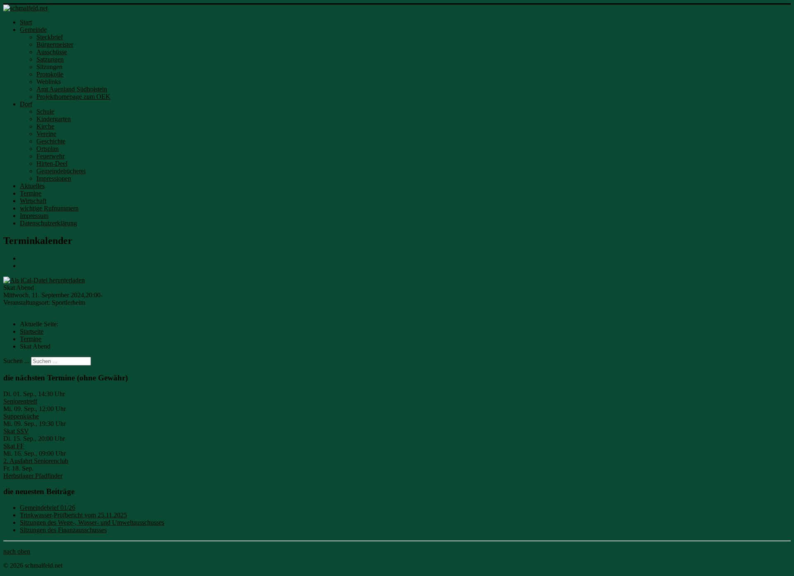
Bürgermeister (54, 44)
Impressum (34, 215)
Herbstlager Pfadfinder (32, 475)
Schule (45, 111)
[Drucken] (23, 258)
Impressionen (53, 178)
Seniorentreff (20, 401)
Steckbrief (49, 37)
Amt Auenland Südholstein (71, 89)
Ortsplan (47, 148)
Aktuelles (32, 185)
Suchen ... (16, 360)
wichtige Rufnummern (49, 208)
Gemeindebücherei (61, 170)
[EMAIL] (23, 265)
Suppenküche (21, 416)
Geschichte (50, 141)
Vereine (46, 133)
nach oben (16, 551)
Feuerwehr (50, 156)
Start (26, 22)
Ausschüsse (51, 51)
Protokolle (49, 74)
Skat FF (13, 445)
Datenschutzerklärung (48, 223)
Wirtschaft (33, 200)
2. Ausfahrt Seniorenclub (35, 460)
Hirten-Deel (51, 163)
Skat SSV (16, 431)
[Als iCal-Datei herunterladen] (44, 279)
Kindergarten (53, 118)
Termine (30, 193)
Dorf (26, 104)
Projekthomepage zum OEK (73, 96)
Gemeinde (33, 29)
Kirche (45, 126)
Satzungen (50, 59)
